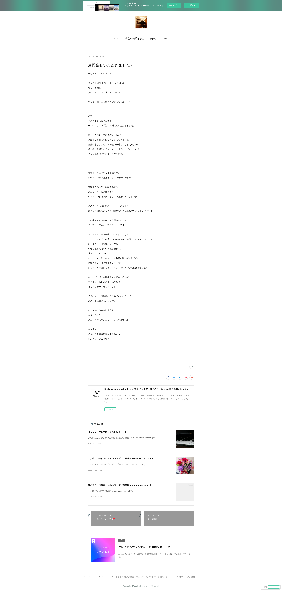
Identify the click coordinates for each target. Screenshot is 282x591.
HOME (116, 38)
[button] (116, 38)
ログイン (191, 5)
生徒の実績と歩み (135, 38)
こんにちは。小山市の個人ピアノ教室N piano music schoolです (117, 464)
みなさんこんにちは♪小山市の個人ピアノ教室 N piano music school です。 (122, 438)
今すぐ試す (174, 5)
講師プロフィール (159, 38)
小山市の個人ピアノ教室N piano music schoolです (111, 491)
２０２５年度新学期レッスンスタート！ (107, 432)
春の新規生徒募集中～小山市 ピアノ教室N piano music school (119, 485)
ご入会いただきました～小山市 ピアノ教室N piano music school (120, 458)
